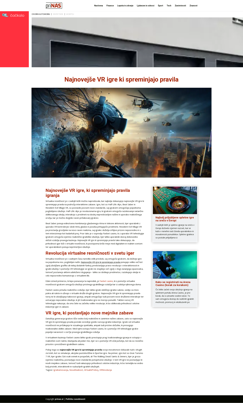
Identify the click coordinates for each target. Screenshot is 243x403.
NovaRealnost (76, 369)
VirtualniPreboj (91, 369)
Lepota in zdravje (125, 6)
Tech (169, 6)
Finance (110, 6)
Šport (160, 6)
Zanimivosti (180, 6)
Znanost (193, 6)
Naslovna (98, 6)
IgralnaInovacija (60, 369)
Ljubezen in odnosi (145, 6)
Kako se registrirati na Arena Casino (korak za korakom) (173, 283)
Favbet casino (106, 281)
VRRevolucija (105, 369)
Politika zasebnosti (75, 399)
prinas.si (59, 399)
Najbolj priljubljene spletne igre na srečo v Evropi (175, 219)
